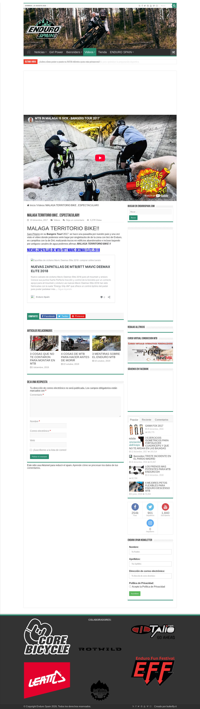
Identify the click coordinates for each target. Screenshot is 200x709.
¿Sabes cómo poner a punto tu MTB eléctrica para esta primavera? (69, 61)
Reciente (146, 420)
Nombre (35, 421)
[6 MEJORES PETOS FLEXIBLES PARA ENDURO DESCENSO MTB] (136, 487)
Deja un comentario (75, 220)
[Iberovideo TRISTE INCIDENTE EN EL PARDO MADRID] (130, 456)
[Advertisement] (100, 96)
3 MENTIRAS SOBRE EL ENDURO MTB (106, 355)
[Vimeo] (154, 5)
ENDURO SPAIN (121, 52)
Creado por (160, 706)
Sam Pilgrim (33, 234)
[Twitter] (145, 5)
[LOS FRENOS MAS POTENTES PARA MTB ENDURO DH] (136, 470)
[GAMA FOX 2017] (136, 430)
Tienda (102, 52)
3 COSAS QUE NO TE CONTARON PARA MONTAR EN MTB (42, 358)
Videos (89, 52)
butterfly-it (171, 706)
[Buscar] (174, 5)
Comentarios (161, 420)
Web (32, 440)
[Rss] (140, 5)
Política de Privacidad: (141, 583)
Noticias (39, 52)
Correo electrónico (40, 431)
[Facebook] (142, 5)
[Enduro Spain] (44, 27)
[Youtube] (151, 5)
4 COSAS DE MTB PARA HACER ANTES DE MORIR (75, 357)
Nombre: (134, 547)
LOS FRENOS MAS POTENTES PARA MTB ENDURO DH (158, 469)
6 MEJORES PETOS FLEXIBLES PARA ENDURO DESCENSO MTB (157, 487)
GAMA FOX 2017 (154, 426)
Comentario (37, 395)
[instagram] (157, 5)
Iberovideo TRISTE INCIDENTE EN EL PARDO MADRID (152, 457)
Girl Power (56, 52)
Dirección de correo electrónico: (147, 571)
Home (29, 52)
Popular (134, 420)
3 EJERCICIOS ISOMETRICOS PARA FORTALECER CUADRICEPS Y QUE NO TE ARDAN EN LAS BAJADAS (149, 443)
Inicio (32, 205)
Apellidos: (134, 559)
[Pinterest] (148, 5)
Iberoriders (73, 52)
